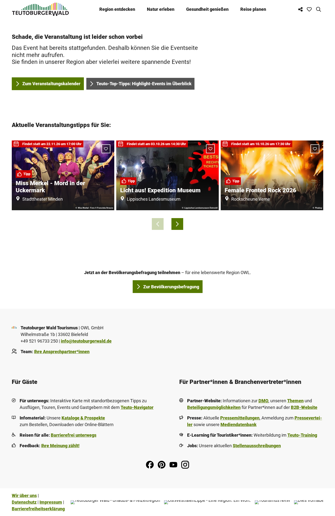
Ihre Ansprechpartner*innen (62, 351)
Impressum (50, 502)
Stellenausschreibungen (257, 445)
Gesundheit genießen (207, 9)
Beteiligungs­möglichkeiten (214, 407)
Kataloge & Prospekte (83, 417)
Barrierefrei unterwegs (73, 435)
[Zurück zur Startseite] (40, 9)
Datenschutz (24, 502)
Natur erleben (160, 9)
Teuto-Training (302, 435)
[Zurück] (158, 224)
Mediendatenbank (238, 424)
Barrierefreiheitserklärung (38, 508)
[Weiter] (177, 224)
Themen (295, 400)
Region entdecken (117, 9)
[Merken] (106, 148)
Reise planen (253, 9)
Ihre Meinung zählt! (60, 445)
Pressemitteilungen (239, 417)
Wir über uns (24, 495)
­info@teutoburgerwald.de (86, 341)
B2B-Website (304, 407)
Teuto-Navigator (137, 407)
